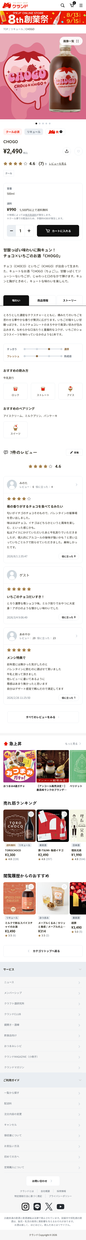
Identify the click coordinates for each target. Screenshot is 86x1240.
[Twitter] (49, 1206)
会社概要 (45, 1191)
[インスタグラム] (25, 1206)
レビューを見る (57, 163)
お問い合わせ (39, 1181)
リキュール (17, 29)
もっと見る (71, 743)
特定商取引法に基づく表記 (28, 1196)
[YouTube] (60, 1206)
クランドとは (27, 1191)
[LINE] (37, 1206)
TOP (6, 29)
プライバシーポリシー (60, 1196)
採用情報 (61, 1191)
